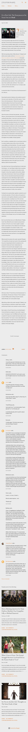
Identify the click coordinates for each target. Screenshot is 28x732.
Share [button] (23, 349)
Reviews (9, 5)
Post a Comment (5, 579)
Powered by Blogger (15, 728)
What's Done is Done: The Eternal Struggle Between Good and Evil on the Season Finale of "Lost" (13, 657)
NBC (10, 349)
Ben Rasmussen (9, 561)
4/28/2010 (8, 538)
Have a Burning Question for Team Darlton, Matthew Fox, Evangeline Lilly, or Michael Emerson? (13, 611)
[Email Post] (13, 349)
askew (7, 382)
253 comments (10, 627)
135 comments (10, 674)
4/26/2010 (8, 367)
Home (3, 5)
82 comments (9, 718)
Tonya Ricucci (9, 543)
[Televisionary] (8, 2)
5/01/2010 (8, 557)
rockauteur (8, 430)
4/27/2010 (8, 400)
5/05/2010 (8, 575)
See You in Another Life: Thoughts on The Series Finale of (14, 703)
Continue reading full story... (10, 629)
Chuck (7, 349)
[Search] (22, 2)
